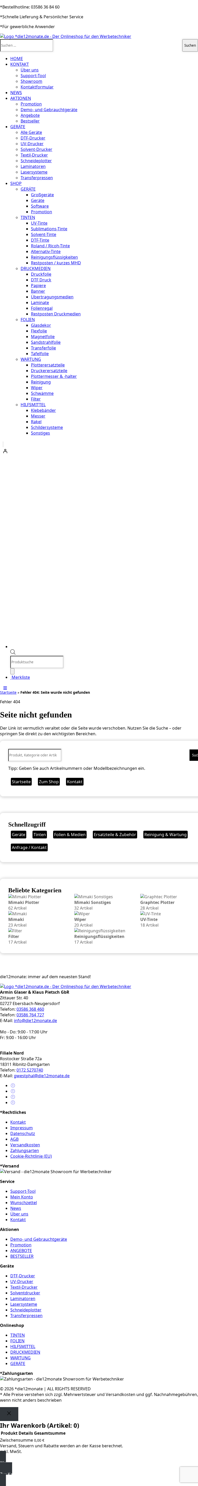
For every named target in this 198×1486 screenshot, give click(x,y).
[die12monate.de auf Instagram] (12, 1091)
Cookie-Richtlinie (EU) (31, 1156)
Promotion (31, 104)
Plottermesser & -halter (54, 376)
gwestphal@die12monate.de (42, 1076)
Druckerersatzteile (49, 370)
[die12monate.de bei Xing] (12, 1102)
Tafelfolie (40, 353)
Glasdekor (41, 325)
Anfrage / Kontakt (29, 847)
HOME (16, 58)
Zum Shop (49, 782)
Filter (36, 399)
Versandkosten (25, 1145)
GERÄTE (17, 126)
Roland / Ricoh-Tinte (50, 246)
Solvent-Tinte (43, 234)
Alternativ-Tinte (46, 251)
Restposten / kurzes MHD (56, 263)
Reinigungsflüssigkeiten (54, 257)
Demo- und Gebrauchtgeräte (49, 109)
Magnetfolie (43, 336)
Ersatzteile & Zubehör (115, 834)
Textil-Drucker (34, 155)
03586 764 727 (30, 1015)
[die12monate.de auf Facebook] (12, 1085)
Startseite (8, 692)
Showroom (31, 81)
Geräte (37, 200)
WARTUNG (31, 359)
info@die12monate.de (35, 1020)
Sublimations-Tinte (49, 229)
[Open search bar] (12, 653)
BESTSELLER (22, 1256)
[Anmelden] (99, 451)
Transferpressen (37, 178)
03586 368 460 (30, 1009)
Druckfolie (41, 274)
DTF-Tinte (40, 240)
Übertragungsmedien (52, 297)
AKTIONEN (20, 98)
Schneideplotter (36, 161)
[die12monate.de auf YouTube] (12, 1097)
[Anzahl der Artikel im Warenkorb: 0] (3, 444)
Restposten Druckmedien (56, 314)
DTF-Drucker (33, 138)
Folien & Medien (70, 834)
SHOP (16, 183)
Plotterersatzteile (48, 365)
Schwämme (42, 393)
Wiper (37, 387)
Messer (38, 416)
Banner (38, 291)
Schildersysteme (47, 427)
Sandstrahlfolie (46, 342)
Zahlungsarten (24, 1150)
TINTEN (28, 217)
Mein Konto (21, 1197)
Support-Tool (33, 75)
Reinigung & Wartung (165, 834)
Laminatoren (33, 166)
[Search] (12, 671)
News (15, 1208)
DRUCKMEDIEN (36, 268)
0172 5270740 (29, 1070)
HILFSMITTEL (33, 404)
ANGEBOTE (21, 1250)
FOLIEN (28, 319)
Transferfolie (43, 348)
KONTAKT (19, 64)
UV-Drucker (32, 143)
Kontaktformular (37, 87)
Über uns (30, 70)
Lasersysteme (34, 172)
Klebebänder (43, 410)
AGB (14, 1139)
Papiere (38, 285)
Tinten (40, 834)
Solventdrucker (25, 1293)
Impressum (21, 1128)
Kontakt (74, 782)
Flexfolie (39, 331)
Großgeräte (42, 195)
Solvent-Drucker (36, 149)
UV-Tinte (39, 223)
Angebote (30, 115)
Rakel (36, 421)
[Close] (9, 1414)
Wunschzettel (23, 1202)
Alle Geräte (31, 132)
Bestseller (30, 121)
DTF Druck (41, 280)
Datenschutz (22, 1133)
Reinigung (41, 382)
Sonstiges (40, 433)
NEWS (16, 92)
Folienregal (42, 308)
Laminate (40, 302)
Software (40, 206)
